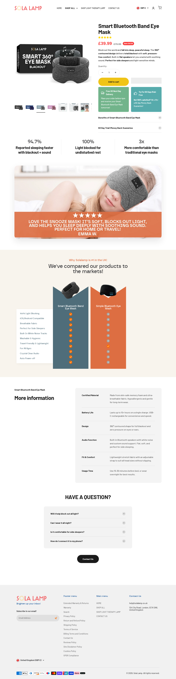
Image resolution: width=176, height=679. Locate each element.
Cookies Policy (70, 651)
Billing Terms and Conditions (76, 634)
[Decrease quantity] (102, 72)
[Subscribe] (56, 618)
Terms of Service (71, 629)
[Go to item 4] (51, 108)
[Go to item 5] (62, 108)
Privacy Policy (69, 616)
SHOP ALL (70, 8)
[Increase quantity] (115, 72)
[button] (105, 37)
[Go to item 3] (40, 108)
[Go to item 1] (18, 108)
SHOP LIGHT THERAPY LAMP (93, 8)
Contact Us (88, 559)
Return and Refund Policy (74, 621)
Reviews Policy (70, 642)
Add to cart (113, 81)
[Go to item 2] (29, 108)
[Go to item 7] (84, 108)
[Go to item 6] (73, 108)
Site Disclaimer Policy (73, 647)
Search (66, 612)
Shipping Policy (70, 625)
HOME (59, 8)
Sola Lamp (138, 673)
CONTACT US (113, 8)
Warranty (67, 608)
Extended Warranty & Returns (76, 603)
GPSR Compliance (71, 655)
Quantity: (102, 66)
